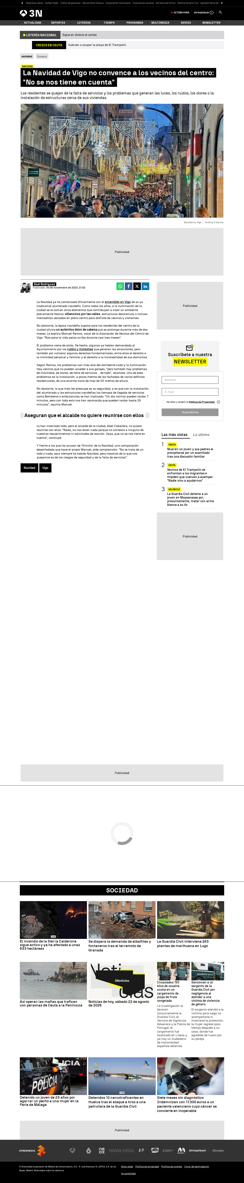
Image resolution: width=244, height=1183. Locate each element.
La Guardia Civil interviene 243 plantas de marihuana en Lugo (183, 943)
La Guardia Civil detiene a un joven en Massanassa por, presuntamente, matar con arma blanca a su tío (190, 499)
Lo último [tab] (201, 435)
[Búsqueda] (220, 12)
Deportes (58, 22)
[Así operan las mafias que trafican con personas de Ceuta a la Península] (53, 981)
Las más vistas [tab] (174, 435)
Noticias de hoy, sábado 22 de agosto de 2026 (118, 1003)
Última (181, 12)
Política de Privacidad (202, 401)
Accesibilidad (128, 1173)
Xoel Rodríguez (44, 284)
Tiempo (109, 22)
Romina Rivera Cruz (187, 3)
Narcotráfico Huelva (93, 3)
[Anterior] (22, 3)
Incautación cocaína (143, 3)
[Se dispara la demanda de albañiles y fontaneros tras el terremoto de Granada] (122, 920)
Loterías (84, 22)
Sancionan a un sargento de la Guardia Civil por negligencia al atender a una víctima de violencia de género (205, 993)
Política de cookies (171, 1166)
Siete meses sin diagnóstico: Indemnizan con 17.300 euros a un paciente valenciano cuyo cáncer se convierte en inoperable (187, 1104)
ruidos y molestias (80, 349)
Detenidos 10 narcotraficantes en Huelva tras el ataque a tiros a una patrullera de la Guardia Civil (117, 1102)
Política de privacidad (147, 1166)
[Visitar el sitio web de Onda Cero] (155, 1150)
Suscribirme (190, 412)
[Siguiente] (222, 3)
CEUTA (171, 465)
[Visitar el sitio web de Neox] (102, 1150)
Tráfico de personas (70, 3)
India (172, 444)
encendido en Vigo (118, 302)
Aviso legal (127, 1166)
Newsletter (211, 22)
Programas (135, 22)
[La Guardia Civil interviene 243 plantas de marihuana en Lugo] (190, 920)
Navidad (29, 468)
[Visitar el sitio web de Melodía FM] (181, 1150)
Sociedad (122, 890)
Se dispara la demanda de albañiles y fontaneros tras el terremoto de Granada (119, 945)
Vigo (45, 468)
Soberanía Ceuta (34, 3)
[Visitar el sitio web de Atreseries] (141, 1150)
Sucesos (42, 56)
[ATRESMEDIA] (32, 1151)
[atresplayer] (204, 12)
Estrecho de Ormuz (166, 3)
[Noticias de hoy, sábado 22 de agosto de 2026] (122, 981)
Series (186, 22)
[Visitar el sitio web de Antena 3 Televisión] (75, 1150)
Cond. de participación (196, 1166)
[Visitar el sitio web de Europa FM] (168, 1150)
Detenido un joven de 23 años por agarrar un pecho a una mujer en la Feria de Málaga (49, 1101)
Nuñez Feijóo (51, 3)
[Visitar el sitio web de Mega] (128, 1150)
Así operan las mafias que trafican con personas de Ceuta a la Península (51, 1003)
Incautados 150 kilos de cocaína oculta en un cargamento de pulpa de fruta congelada (168, 991)
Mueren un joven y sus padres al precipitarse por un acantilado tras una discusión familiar (190, 452)
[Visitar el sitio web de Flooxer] (218, 1150)
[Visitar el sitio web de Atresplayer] (200, 1150)
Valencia (174, 489)
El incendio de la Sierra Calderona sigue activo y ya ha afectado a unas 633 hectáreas (50, 944)
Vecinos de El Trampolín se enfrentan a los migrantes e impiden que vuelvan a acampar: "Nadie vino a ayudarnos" (190, 475)
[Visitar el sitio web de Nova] (115, 1150)
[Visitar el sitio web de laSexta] (88, 1150)
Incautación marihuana (118, 3)
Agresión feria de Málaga (213, 3)
